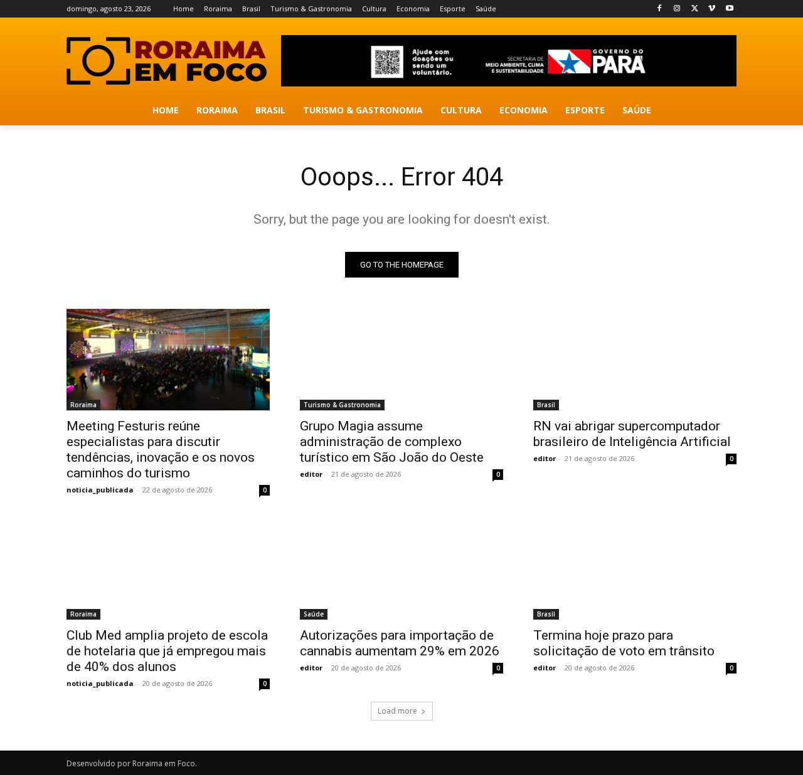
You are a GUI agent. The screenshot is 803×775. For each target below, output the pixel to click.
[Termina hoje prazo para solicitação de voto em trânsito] (635, 569)
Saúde (314, 614)
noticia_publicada (100, 489)
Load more (397, 710)
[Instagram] (677, 9)
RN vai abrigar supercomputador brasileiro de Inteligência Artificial (632, 434)
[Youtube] (729, 9)
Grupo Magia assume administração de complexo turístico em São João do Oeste (392, 442)
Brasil (546, 404)
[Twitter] (695, 9)
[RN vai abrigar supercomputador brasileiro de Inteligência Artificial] (635, 359)
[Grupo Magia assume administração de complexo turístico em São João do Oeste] (401, 359)
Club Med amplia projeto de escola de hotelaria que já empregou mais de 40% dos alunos (167, 651)
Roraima (83, 404)
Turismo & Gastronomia (342, 404)
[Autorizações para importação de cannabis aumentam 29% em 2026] (401, 569)
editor (311, 474)
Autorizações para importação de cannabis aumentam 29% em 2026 (399, 643)
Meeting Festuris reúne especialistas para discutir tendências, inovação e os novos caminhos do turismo (160, 450)
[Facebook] (659, 9)
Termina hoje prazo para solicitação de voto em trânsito (624, 643)
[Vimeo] (712, 9)
